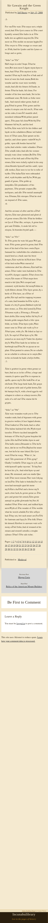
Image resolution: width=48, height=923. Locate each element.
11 (30, 541)
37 (28, 549)
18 (11, 545)
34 (20, 549)
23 (25, 545)
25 (31, 545)
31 (11, 549)
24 (28, 545)
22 (23, 545)
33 (17, 549)
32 (14, 549)
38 (31, 549)
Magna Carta (24, 577)
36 (25, 549)
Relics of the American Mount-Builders (24, 586)
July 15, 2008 (37, 12)
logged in (21, 623)
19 (14, 545)
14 (39, 541)
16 (6, 545)
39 (34, 549)
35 (23, 549)
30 (9, 549)
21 (20, 545)
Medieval (22, 559)
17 (9, 545)
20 (17, 545)
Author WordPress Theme (28, 911)
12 (33, 541)
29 (6, 549)
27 (37, 545)
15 (41, 541)
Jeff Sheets (22, 12)
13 (36, 541)
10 (27, 541)
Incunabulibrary (24, 914)
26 (34, 545)
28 (39, 545)
